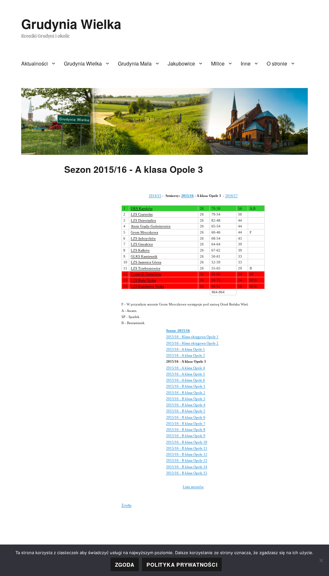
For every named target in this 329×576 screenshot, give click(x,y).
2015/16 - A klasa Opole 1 (185, 349)
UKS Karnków (142, 208)
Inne (246, 63)
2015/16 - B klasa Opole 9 (185, 436)
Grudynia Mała (135, 63)
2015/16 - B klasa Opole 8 (185, 429)
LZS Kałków (140, 250)
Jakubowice (181, 63)
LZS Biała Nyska (143, 280)
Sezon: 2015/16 (178, 330)
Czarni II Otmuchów (146, 274)
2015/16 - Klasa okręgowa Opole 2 (192, 343)
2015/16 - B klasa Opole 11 (186, 448)
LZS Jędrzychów (143, 238)
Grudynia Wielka (71, 23)
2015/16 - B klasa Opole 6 (185, 417)
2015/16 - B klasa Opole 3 (185, 399)
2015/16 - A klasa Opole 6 (185, 380)
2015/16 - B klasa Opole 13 (186, 460)
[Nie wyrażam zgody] (321, 560)
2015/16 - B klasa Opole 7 (185, 423)
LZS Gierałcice (142, 244)
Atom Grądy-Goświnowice (151, 226)
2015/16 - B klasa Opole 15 (186, 473)
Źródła (126, 505)
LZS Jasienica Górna (146, 262)
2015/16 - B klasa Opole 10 (186, 442)
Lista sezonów (193, 487)
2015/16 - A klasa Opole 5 (185, 374)
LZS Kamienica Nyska (147, 286)
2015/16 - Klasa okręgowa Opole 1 (192, 337)
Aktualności (34, 63)
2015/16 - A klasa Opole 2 (185, 355)
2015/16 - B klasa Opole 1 (185, 386)
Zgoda (125, 564)
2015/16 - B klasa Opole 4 (185, 405)
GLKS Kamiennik (144, 256)
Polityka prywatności (182, 564)
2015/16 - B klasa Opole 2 (185, 392)
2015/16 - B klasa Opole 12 (186, 454)
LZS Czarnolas (142, 214)
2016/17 (231, 196)
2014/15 (155, 196)
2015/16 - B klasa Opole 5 (185, 411)
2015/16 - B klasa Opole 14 (186, 467)
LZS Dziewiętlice (143, 220)
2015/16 (187, 196)
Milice (218, 63)
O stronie (277, 63)
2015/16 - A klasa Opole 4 (185, 368)
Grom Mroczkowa (144, 232)
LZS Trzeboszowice (145, 268)
